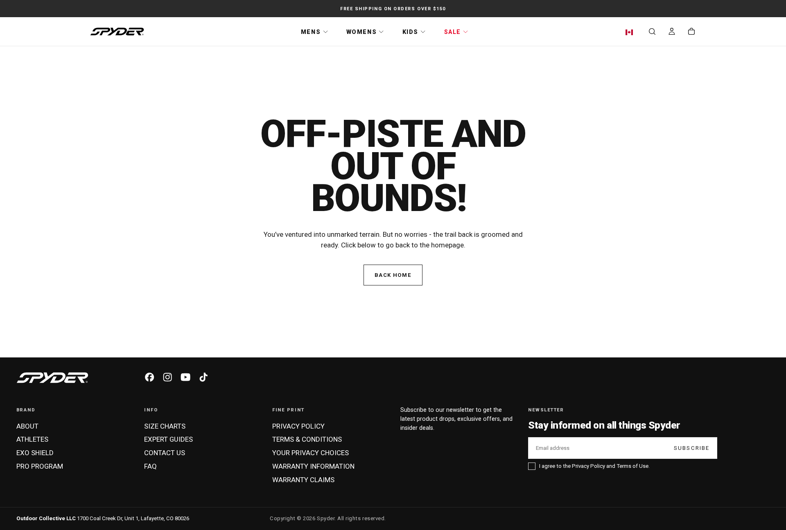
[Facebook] (149, 377)
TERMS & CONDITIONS (307, 439)
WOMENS (361, 32)
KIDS (410, 32)
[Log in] (671, 32)
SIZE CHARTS (164, 426)
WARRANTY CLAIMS (303, 480)
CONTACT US (164, 453)
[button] (631, 32)
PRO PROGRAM (39, 466)
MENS (311, 32)
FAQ (150, 466)
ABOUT (27, 426)
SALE (452, 32)
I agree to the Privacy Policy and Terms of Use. (594, 466)
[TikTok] (203, 377)
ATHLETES (32, 439)
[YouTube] (185, 377)
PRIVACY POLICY (298, 426)
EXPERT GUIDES (168, 439)
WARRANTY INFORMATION (313, 466)
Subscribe (692, 448)
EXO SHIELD (35, 453)
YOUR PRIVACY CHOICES (310, 453)
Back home (393, 275)
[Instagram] (167, 377)
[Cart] (691, 32)
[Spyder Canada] (52, 378)
